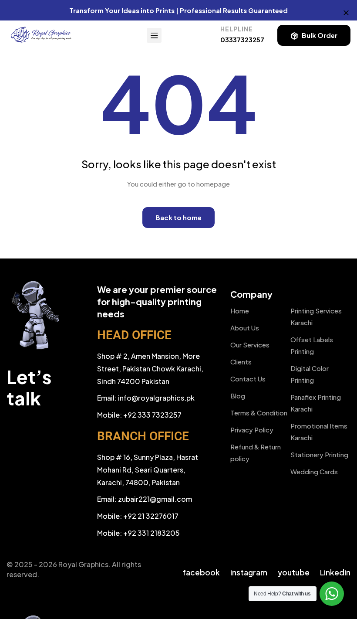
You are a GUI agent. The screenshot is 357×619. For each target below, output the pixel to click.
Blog (237, 395)
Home (239, 310)
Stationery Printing (319, 454)
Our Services (249, 344)
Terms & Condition (258, 412)
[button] (313, 35)
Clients (241, 361)
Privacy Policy (251, 429)
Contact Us (248, 378)
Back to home (178, 217)
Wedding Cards (314, 471)
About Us (244, 327)
